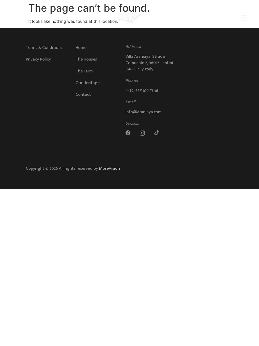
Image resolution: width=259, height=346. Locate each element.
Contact (83, 94)
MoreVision (109, 168)
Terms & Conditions (44, 47)
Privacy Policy (38, 59)
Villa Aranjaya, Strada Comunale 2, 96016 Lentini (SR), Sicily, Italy (149, 63)
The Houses (86, 59)
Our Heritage (88, 82)
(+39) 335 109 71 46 (141, 90)
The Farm (84, 71)
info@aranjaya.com (143, 112)
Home (81, 47)
